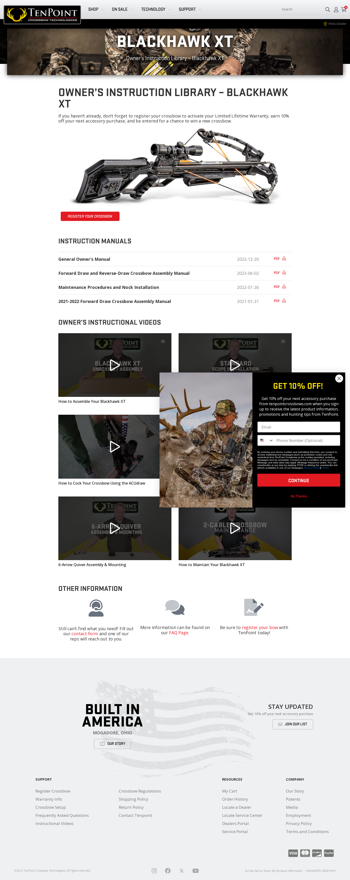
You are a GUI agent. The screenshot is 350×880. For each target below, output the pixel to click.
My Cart (229, 791)
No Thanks (299, 495)
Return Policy (131, 807)
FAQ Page (178, 632)
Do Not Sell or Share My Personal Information (273, 871)
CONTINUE (298, 480)
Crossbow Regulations (140, 791)
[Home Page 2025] (181, 870)
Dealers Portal (235, 823)
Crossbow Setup (50, 807)
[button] (327, 9)
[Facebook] (168, 870)
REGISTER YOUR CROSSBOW (90, 216)
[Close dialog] (339, 378)
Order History (235, 799)
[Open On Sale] (132, 9)
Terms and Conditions (307, 831)
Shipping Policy (133, 799)
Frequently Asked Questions (62, 815)
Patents (293, 799)
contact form (84, 633)
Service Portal (235, 831)
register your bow (260, 627)
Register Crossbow (52, 791)
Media (292, 807)
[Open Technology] (169, 9)
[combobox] (301, 9)
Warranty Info (48, 799)
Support (43, 779)
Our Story (295, 791)
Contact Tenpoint (135, 815)
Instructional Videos (54, 823)
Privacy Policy (299, 823)
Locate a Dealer (236, 807)
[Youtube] (195, 870)
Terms (325, 467)
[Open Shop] (102, 9)
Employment (298, 815)
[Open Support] (200, 9)
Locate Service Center (242, 815)
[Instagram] (154, 870)
